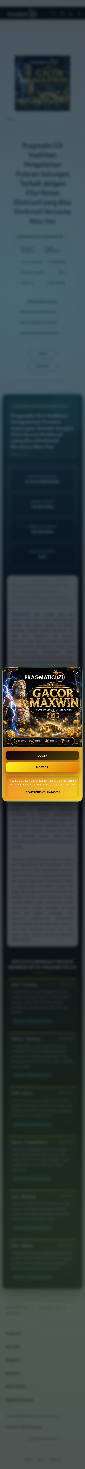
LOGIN (42, 755)
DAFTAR (42, 767)
